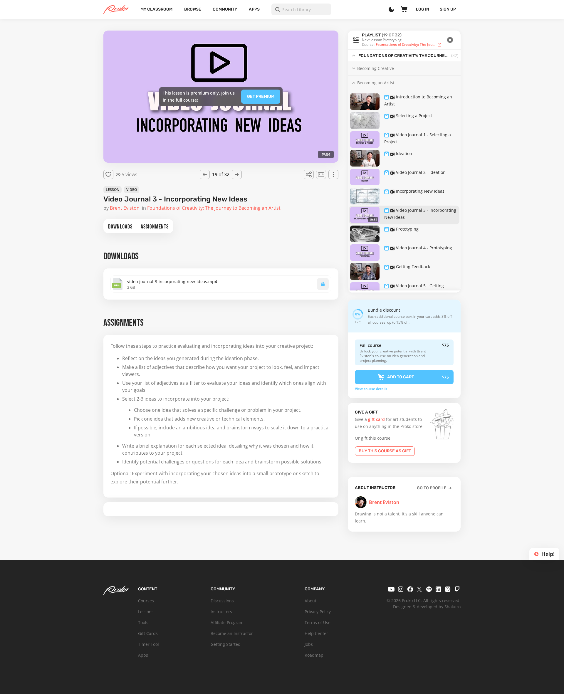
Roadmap (314, 655)
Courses (146, 601)
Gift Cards (148, 633)
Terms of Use (317, 622)
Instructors (221, 611)
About (310, 601)
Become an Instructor (232, 633)
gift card (376, 419)
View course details (371, 389)
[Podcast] (447, 589)
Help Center (316, 633)
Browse (192, 9)
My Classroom (156, 9)
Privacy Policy (318, 611)
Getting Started (226, 644)
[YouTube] (391, 589)
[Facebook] (410, 589)
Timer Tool (148, 644)
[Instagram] (400, 589)
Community (225, 9)
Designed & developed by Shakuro (427, 606)
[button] (404, 40)
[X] (419, 589)
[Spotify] (428, 589)
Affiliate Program (227, 622)
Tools (143, 622)
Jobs (309, 644)
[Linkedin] (438, 589)
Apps (254, 9)
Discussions (222, 601)
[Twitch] (457, 589)
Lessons (146, 611)
